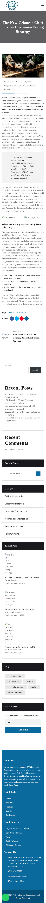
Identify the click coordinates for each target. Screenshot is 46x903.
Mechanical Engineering (16, 519)
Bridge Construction (12, 86)
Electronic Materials (27, 86)
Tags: (4, 312)
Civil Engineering (13, 682)
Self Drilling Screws (14, 833)
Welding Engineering (14, 693)
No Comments (9, 89)
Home (8, 799)
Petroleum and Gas (14, 526)
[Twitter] (17, 318)
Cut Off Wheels (12, 841)
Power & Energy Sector (16, 312)
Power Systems (12, 534)
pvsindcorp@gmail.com (17, 876)
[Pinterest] (22, 318)
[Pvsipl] (12, 5)
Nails (8, 837)
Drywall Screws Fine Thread (17, 829)
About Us (9, 803)
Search (8, 365)
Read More (13, 785)
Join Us (9, 811)
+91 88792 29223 (15, 871)
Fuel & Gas (29, 682)
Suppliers (33, 687)
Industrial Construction (16, 511)
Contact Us (10, 815)
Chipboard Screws (13, 845)
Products (9, 807)
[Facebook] (12, 318)
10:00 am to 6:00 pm (16, 881)
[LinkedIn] (26, 318)
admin (9, 82)
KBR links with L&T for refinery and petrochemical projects (26, 337)
